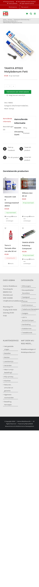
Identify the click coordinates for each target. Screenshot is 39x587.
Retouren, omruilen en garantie (8, 388)
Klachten (7, 381)
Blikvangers (26, 286)
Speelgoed (26, 297)
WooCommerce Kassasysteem (25, 426)
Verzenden (8, 365)
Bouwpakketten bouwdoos (28, 291)
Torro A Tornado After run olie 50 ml (10, 248)
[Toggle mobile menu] (35, 14)
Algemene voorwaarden (9, 396)
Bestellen (7, 353)
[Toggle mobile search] (31, 14)
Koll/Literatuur (27, 305)
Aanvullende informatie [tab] (7, 120)
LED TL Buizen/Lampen (28, 318)
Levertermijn (8, 361)
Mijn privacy (8, 376)
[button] (15, 95)
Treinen (25, 301)
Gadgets (25, 313)
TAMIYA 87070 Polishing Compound (28, 245)
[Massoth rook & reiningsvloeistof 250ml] (10, 184)
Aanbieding (26, 324)
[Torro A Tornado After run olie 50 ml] (10, 234)
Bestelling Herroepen (8, 403)
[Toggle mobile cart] (27, 14)
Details (15, 216)
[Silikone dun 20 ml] (28, 182)
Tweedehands (27, 332)
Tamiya (11, 109)
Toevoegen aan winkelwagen (18, 92)
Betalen (7, 357)
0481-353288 (8, 298)
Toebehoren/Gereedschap (28, 309)
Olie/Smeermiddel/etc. (20, 106)
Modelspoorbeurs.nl (28, 352)
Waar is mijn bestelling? (9, 371)
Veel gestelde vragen (8, 347)
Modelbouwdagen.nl (28, 349)
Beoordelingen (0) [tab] (7, 128)
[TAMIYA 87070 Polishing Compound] (28, 232)
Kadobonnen (27, 328)
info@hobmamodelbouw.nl (13, 301)
